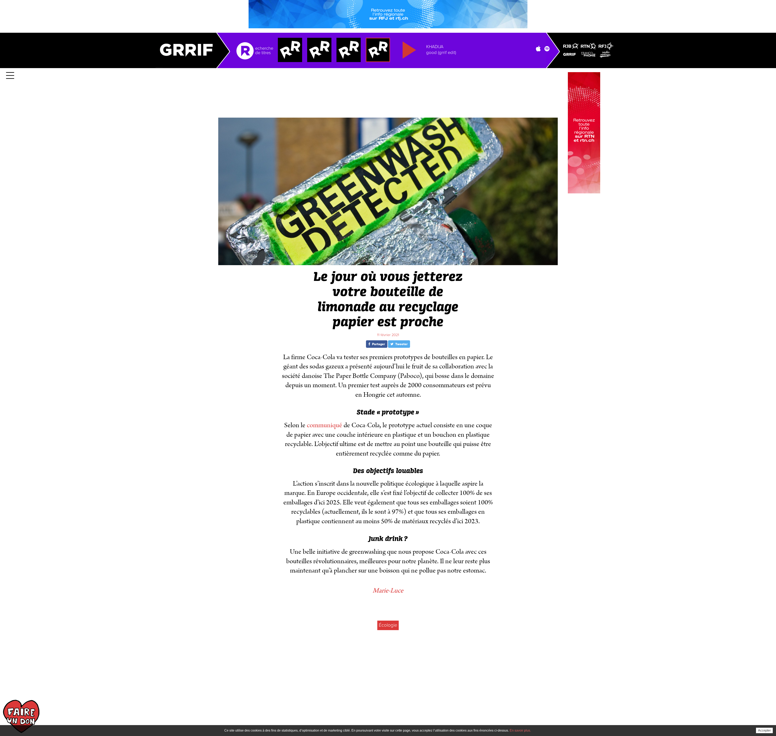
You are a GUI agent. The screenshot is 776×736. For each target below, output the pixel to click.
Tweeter (401, 344)
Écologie (388, 625)
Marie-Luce (388, 590)
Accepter (764, 730)
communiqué (324, 425)
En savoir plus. (520, 730)
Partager (378, 344)
